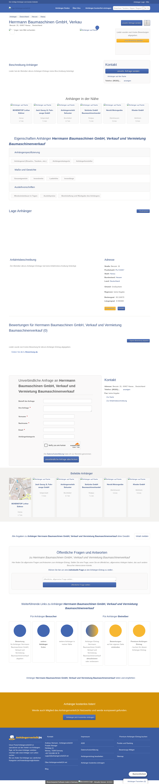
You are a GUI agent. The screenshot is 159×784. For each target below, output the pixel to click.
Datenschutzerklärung (55, 454)
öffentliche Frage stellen (80, 585)
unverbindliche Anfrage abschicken (61, 459)
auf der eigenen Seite (115, 644)
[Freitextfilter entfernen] (143, 8)
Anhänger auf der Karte (116, 76)
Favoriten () (137, 781)
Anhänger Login (139, 2)
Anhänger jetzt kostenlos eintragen (80, 717)
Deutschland (115, 281)
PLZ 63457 (120, 270)
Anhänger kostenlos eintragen (93, 763)
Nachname (23, 423)
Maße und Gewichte (25, 169)
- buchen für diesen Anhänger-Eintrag (139, 645)
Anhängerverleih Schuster (68, 111)
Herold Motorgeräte (114, 110)
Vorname (22, 417)
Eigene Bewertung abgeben (139, 341)
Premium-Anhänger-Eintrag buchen (133, 737)
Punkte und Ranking (125, 743)
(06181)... (116, 81)
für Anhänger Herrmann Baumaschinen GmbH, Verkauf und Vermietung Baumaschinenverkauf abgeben (20, 650)
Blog (46, 769)
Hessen (119, 277)
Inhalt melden (142, 536)
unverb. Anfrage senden (131, 23)
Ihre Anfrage (24, 408)
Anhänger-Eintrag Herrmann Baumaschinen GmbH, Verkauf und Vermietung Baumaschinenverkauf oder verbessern (92, 651)
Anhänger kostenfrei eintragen (98, 8)
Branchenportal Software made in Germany (61, 782)
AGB (83, 743)
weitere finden (43, 644)
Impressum (85, 737)
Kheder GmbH (138, 110)
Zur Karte (110, 397)
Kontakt (121, 308)
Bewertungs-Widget (126, 750)
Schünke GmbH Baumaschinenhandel (91, 111)
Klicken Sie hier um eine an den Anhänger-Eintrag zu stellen (80, 570)
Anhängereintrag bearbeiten (92, 756)
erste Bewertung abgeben (133, 41)
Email (21, 430)
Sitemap (120, 756)
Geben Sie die (24, 352)
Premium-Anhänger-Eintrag (145, 101)
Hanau (112, 274)
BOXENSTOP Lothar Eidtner (21, 111)
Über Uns (76, 8)
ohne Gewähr (123, 536)
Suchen (148, 8)
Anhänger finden (62, 8)
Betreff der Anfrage (27, 401)
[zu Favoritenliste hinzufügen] (12, 32)
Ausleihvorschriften (24, 187)
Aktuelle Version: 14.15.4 (103, 782)
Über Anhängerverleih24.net (56, 762)
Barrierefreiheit (139, 774)
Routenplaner (144, 211)
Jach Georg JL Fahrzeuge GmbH (44, 111)
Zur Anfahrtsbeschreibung (116, 401)
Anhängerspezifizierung (27, 152)
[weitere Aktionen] (147, 23)
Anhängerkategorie (27, 437)
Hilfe (147, 2)
